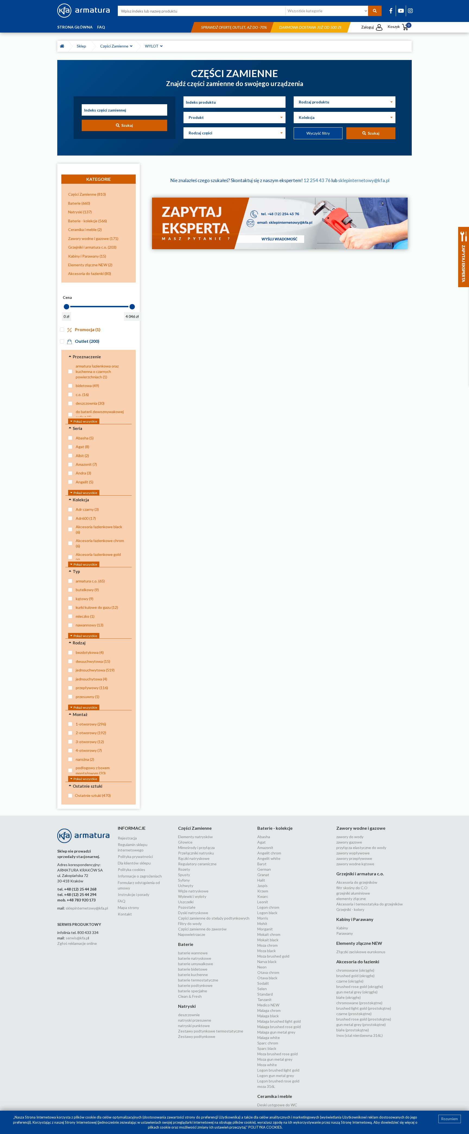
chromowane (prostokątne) (359, 1002)
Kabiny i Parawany (354, 919)
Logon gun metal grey (275, 1075)
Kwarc (262, 896)
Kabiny (342, 928)
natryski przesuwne (194, 1020)
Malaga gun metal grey (276, 1032)
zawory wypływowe (353, 853)
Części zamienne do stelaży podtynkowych (213, 918)
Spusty (184, 874)
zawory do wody (349, 836)
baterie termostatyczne (198, 980)
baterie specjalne (192, 991)
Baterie (185, 944)
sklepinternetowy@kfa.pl (363, 180)
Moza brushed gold (273, 956)
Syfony (184, 880)
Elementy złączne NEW (359, 943)
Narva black (267, 961)
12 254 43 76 (317, 180)
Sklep (82, 46)
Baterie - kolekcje (275, 828)
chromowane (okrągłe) (355, 970)
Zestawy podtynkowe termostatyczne (210, 1031)
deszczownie (189, 1014)
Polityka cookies (131, 869)
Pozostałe (186, 907)
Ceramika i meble (274, 1096)
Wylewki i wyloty (192, 896)
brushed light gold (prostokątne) (363, 1008)
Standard (265, 994)
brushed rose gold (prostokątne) (363, 1019)
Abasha (263, 836)
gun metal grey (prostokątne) (361, 1024)
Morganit (265, 929)
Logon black (267, 912)
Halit (261, 880)
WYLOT (152, 46)
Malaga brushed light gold (279, 1021)
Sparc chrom (267, 1043)
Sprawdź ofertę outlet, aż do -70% (234, 27)
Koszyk (399, 26)
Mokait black (267, 939)
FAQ (101, 27)
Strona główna (75, 27)
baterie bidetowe (192, 969)
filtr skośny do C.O (351, 887)
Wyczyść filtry (318, 133)
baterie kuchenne (193, 974)
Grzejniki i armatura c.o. (360, 873)
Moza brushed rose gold (277, 1053)
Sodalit (263, 983)
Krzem (262, 891)
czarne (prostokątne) (354, 1013)
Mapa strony (128, 907)
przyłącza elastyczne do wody (361, 847)
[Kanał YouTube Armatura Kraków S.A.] (401, 10)
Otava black (267, 977)
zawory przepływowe (354, 858)
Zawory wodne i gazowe (360, 828)
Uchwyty (185, 885)
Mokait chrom (268, 934)
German (264, 869)
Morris (262, 918)
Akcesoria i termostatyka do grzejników (369, 904)
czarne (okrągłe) (349, 981)
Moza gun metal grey (274, 1059)
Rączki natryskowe (194, 858)
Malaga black (268, 1015)
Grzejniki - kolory (350, 909)
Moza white (267, 1064)
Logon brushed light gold (278, 1070)
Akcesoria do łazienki (357, 961)
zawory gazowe (349, 842)
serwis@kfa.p (77, 938)
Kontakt (125, 914)
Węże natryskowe (193, 891)
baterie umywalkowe (195, 963)
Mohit (262, 923)
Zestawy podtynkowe (196, 1036)
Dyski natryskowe (193, 912)
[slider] (66, 307)
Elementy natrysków (195, 836)
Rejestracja (127, 838)
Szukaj (126, 125)
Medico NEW (268, 1005)
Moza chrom (267, 945)
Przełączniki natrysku (196, 853)
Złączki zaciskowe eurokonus (360, 951)
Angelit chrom (269, 853)
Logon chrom (268, 907)
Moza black (266, 950)
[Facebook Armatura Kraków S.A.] (390, 10)
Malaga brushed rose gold (279, 1026)
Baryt (262, 863)
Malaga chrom (269, 1010)
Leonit (262, 901)
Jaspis (262, 885)
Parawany (344, 933)
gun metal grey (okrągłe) (357, 992)
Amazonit (265, 847)
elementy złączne (351, 898)
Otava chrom (268, 972)
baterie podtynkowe (195, 985)
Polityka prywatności (135, 856)
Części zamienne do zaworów (202, 929)
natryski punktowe (194, 1025)
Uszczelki (186, 901)
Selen (262, 988)
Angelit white (268, 858)
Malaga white (268, 1037)
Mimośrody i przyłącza (196, 847)
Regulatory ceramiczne (197, 863)
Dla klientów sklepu (134, 863)
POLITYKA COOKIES (265, 1127)
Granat (263, 874)
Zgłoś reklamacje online (77, 943)
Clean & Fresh (190, 996)
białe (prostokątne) (352, 1030)
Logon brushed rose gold (278, 1081)
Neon (262, 967)
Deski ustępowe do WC (277, 1105)
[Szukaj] (375, 11)
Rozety (184, 869)
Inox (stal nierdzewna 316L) (359, 1035)
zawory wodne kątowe (355, 863)
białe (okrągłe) (348, 997)
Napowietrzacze (191, 934)
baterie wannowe (193, 953)
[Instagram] (410, 10)
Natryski (187, 1006)
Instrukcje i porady (133, 894)
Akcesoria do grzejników (356, 882)
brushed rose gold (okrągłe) (359, 986)
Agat (261, 842)
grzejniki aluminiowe (353, 893)
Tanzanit (264, 999)
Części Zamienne (115, 46)
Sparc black (266, 1048)
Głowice (185, 842)
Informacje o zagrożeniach (140, 876)
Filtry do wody (190, 923)
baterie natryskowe (194, 958)
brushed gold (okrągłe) (355, 975)
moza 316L (266, 1086)
